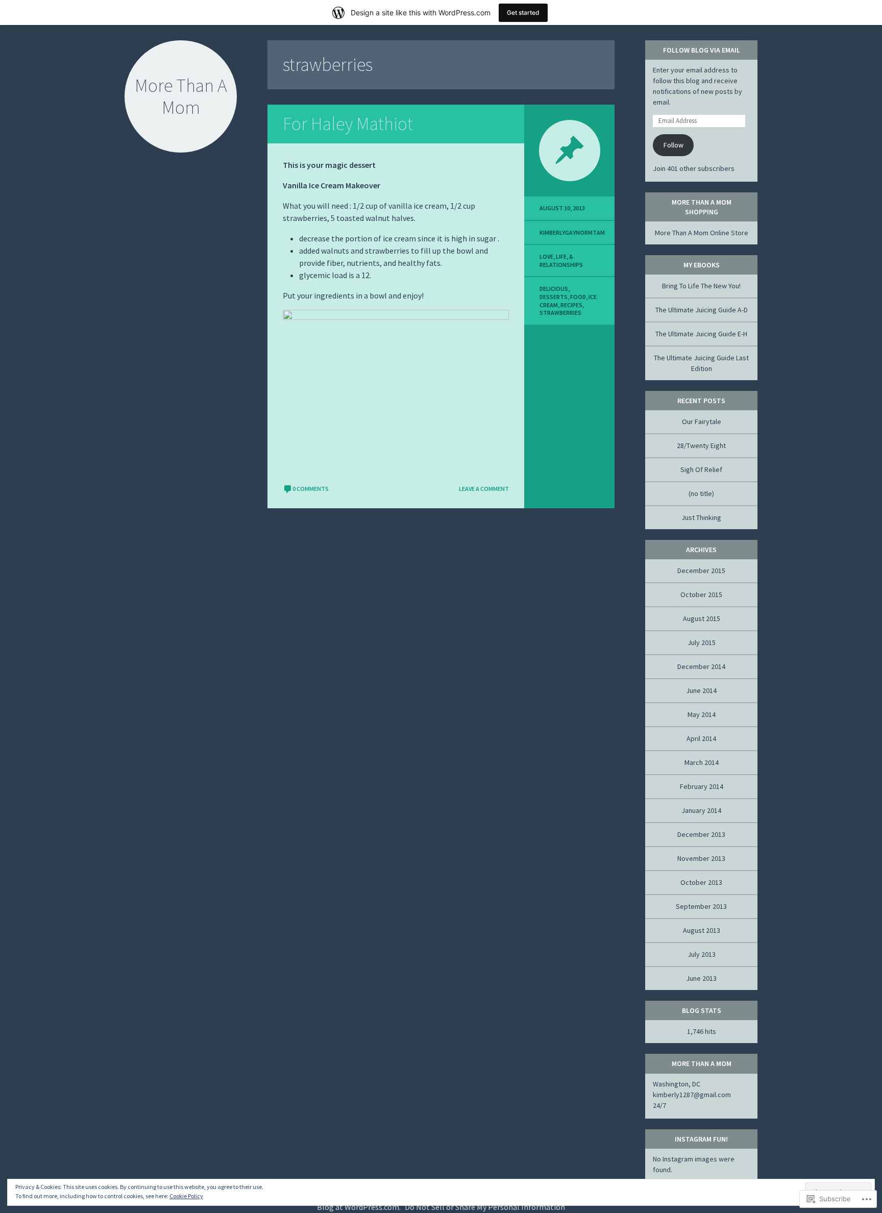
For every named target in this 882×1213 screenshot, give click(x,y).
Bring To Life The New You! (701, 285)
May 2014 (702, 714)
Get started (523, 12)
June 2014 (701, 690)
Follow (673, 145)
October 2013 (701, 882)
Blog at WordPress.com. (359, 1207)
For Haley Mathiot (348, 123)
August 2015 (701, 618)
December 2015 (701, 570)
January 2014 (701, 810)
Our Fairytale (701, 421)
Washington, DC (676, 1083)
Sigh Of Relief (701, 469)
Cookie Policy (186, 1196)
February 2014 (701, 786)
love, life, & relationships (561, 260)
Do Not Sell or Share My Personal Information (485, 1207)
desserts (554, 297)
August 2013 (701, 930)
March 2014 (701, 762)
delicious (554, 288)
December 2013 (701, 834)
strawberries (560, 312)
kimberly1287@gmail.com (692, 1094)
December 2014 (701, 666)
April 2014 (701, 738)
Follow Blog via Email (701, 50)
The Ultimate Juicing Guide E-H (701, 333)
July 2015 (702, 642)
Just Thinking (701, 517)
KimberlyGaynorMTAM (572, 232)
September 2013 (701, 906)
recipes (571, 305)
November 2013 (701, 858)
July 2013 (702, 954)
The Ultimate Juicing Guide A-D (701, 309)
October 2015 (701, 594)
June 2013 (701, 978)
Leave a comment (484, 488)
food (578, 297)
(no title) (701, 493)
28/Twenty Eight (701, 445)
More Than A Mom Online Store (701, 232)
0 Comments (310, 488)
